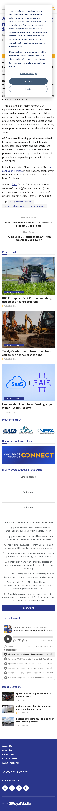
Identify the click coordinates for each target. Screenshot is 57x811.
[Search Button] (53, 8)
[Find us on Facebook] (12, 788)
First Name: (29, 492)
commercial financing (14, 206)
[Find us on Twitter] (26, 788)
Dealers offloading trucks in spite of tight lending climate (35, 720)
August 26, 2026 (10, 306)
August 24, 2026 (10, 412)
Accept (28, 81)
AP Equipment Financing (21, 202)
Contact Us (8, 754)
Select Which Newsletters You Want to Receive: (28, 522)
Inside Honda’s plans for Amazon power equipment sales (33, 708)
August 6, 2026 (23, 726)
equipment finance (37, 206)
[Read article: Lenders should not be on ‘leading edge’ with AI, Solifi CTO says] (28, 382)
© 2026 (5, 803)
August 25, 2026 (23, 700)
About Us (7, 746)
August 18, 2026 (23, 713)
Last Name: (29, 507)
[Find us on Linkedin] (5, 788)
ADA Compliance (10, 762)
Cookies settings (28, 73)
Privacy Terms (9, 758)
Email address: (28, 476)
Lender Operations (14, 292)
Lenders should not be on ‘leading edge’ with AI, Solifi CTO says (27, 406)
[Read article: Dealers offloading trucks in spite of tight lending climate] (8, 721)
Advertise (7, 750)
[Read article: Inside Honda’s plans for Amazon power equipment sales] (8, 709)
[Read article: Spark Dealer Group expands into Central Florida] (8, 696)
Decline (28, 89)
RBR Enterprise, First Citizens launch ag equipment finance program (27, 299)
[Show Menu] (3, 8)
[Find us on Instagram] (19, 788)
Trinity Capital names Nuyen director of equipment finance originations (27, 352)
